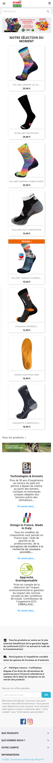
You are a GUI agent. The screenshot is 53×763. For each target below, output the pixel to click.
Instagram (30, 721)
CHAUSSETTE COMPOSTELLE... (26, 423)
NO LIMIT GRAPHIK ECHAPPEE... (27, 278)
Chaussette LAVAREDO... (26, 326)
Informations (10, 754)
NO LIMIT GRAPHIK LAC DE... (26, 84)
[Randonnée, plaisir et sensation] (26, 447)
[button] (5, 25)
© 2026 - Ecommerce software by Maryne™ (23, 759)
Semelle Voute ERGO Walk (26, 374)
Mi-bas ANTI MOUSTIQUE (26, 133)
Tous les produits (14, 437)
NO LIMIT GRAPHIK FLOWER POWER (27, 181)
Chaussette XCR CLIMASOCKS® (26, 229)
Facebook (23, 721)
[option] (26, 25)
